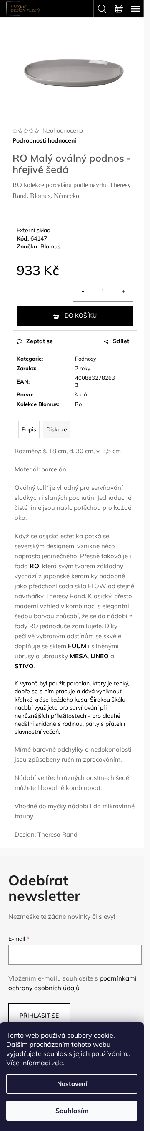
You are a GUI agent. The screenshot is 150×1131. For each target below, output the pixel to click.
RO (34, 566)
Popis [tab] (29, 429)
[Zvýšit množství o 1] (123, 291)
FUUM (77, 646)
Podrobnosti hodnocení (44, 140)
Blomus (50, 246)
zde (57, 1062)
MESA (79, 656)
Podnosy (85, 358)
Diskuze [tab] (56, 429)
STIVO (24, 666)
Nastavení (72, 1084)
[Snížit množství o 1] (83, 291)
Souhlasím (71, 1110)
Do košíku (81, 315)
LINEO (99, 656)
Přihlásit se (39, 1015)
